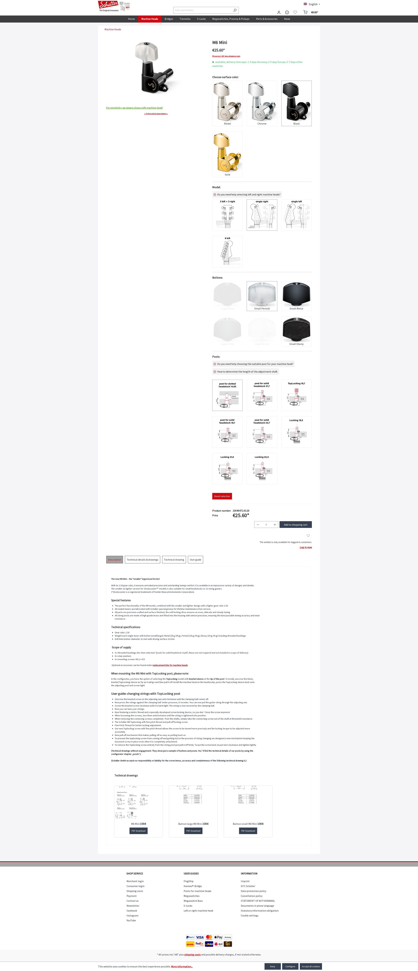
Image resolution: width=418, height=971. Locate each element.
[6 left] (227, 251)
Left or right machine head (198, 910)
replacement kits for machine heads (170, 665)
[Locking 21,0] (227, 468)
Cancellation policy (251, 895)
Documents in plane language (257, 905)
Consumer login (135, 886)
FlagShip (188, 881)
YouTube (131, 920)
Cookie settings (249, 915)
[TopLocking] (296, 395)
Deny (272, 966)
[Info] (287, 12)
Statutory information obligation (260, 910)
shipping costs (192, 954)
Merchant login (135, 881)
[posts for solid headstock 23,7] (262, 432)
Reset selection (222, 496)
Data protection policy (253, 891)
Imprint (245, 881)
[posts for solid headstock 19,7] (227, 432)
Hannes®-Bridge (193, 886)
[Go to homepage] (114, 6)
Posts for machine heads (197, 891)
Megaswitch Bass (193, 900)
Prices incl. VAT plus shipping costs (226, 56)
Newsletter (133, 905)
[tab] (114, 559)
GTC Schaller (248, 886)
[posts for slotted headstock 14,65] (227, 395)
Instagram (132, 915)
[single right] (262, 215)
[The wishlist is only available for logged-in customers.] (295, 12)
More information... (182, 966)
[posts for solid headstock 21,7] (262, 395)
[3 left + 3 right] (227, 215)
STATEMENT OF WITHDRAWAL (258, 900)
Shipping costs (135, 891)
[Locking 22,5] (262, 468)
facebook (132, 910)
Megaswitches (192, 895)
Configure (290, 966)
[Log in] (279, 12)
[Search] (235, 10)
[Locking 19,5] (296, 432)
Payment (132, 895)
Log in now (306, 547)
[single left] (296, 215)
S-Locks (188, 905)
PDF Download (138, 830)
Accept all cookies (311, 966)
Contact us (133, 900)
